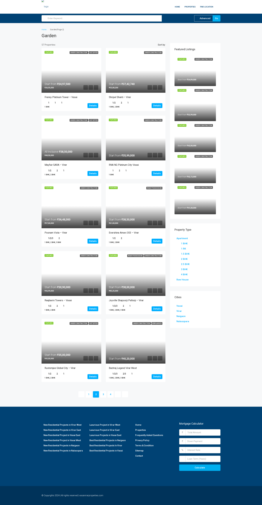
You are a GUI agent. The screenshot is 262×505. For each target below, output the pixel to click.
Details (93, 105)
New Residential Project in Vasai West (62, 440)
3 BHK (184, 269)
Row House (182, 279)
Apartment (182, 238)
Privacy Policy (142, 440)
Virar (179, 311)
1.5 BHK (185, 253)
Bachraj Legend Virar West (123, 368)
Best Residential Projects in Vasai (106, 450)
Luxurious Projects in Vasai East (105, 435)
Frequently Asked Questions (149, 435)
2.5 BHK (185, 264)
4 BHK (184, 274)
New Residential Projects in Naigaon (62, 445)
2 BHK (184, 259)
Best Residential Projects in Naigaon (107, 440)
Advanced (204, 18)
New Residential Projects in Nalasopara (63, 450)
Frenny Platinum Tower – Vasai (61, 97)
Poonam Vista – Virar (56, 232)
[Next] (118, 394)
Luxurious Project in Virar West (104, 425)
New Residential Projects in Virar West (62, 425)
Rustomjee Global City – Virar (60, 368)
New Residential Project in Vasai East (62, 435)
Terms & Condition (144, 445)
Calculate (200, 467)
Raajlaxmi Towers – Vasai (58, 300)
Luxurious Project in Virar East (104, 430)
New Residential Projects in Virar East (62, 430)
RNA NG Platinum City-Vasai (124, 164)
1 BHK (184, 243)
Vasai (179, 306)
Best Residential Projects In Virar (105, 445)
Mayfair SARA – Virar (56, 164)
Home (177, 7)
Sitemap (139, 450)
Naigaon (181, 316)
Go (216, 18)
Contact (139, 456)
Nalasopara (182, 321)
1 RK (183, 248)
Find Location (206, 7)
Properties (190, 7)
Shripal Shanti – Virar (120, 97)
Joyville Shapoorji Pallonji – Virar (126, 300)
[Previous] (81, 394)
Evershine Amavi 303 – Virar (124, 232)
